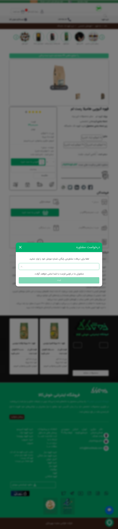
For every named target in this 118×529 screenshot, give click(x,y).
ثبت (59, 280)
